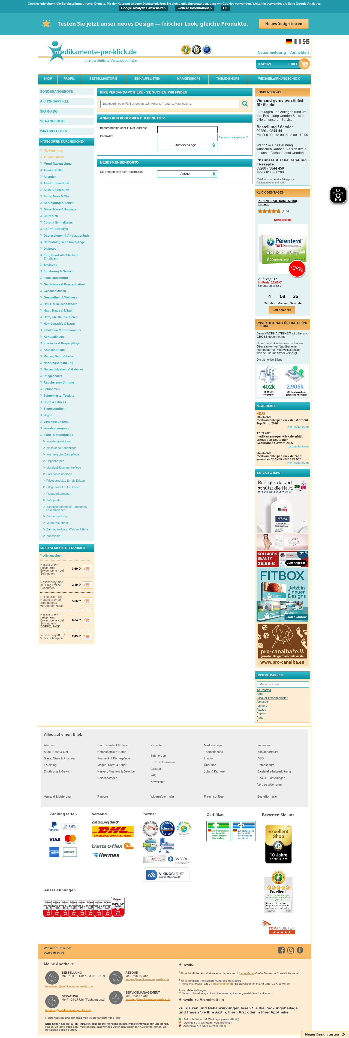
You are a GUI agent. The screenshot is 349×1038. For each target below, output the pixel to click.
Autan (260, 717)
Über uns (210, 765)
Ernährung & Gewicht (58, 771)
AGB (260, 758)
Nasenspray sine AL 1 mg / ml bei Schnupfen (51, 585)
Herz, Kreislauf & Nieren (113, 745)
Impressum (264, 745)
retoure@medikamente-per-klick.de (147, 979)
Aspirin (261, 713)
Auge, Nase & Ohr (56, 751)
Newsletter (158, 781)
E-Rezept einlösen (163, 762)
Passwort (106, 135)
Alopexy (262, 705)
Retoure (102, 796)
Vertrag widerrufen (269, 784)
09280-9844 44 (54, 952)
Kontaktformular (267, 751)
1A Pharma (264, 690)
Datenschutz (265, 765)
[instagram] (291, 950)
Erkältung (50, 765)
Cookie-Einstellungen (271, 778)
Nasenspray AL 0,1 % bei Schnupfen (53, 637)
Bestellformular (267, 796)
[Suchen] (244, 104)
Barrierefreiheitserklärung (274, 771)
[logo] (92, 53)
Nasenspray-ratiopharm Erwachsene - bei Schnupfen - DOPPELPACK (52, 620)
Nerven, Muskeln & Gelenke (116, 771)
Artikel (266, 64)
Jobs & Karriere (214, 771)
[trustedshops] (196, 50)
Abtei (260, 693)
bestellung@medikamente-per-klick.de (69, 986)
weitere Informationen (195, 8)
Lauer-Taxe (246, 973)
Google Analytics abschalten (143, 8)
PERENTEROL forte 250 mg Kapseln (277, 202)
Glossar (156, 768)
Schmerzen (158, 755)
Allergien (49, 745)
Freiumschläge (214, 796)
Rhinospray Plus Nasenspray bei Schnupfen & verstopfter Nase (51, 601)
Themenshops (213, 751)
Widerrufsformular (162, 796)
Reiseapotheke (107, 778)
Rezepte (156, 745)
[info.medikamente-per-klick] (301, 950)
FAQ (154, 775)
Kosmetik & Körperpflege (113, 758)
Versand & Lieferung (57, 796)
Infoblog (209, 758)
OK (225, 8)
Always (261, 709)
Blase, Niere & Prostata (59, 758)
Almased (262, 701)
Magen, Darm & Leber (112, 765)
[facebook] (282, 950)
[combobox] (169, 104)
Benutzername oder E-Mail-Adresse (124, 127)
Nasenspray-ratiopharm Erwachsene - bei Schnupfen (52, 569)
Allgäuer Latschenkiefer (272, 697)
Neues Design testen (283, 23)
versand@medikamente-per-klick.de (147, 999)
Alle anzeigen (52, 555)
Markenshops (213, 745)
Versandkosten (220, 983)
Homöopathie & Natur (111, 751)
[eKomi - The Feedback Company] (186, 50)
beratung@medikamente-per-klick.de (68, 1010)
